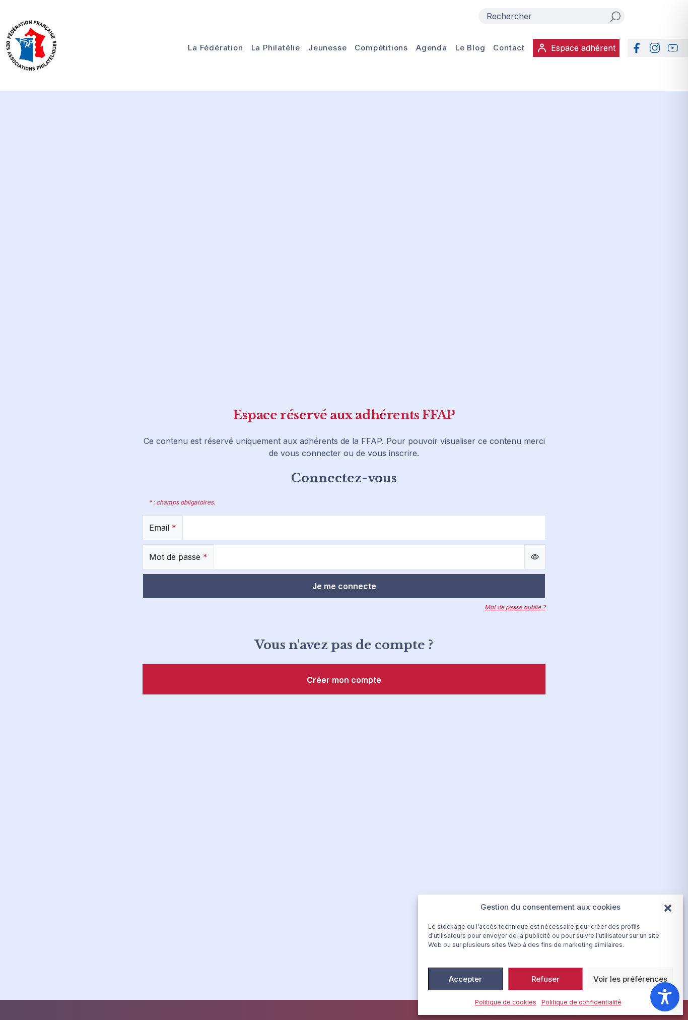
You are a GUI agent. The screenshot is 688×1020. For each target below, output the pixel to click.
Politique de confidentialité (581, 1002)
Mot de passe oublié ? (515, 607)
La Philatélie (275, 47)
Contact (509, 47)
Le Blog (470, 47)
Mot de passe (178, 557)
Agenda (431, 47)
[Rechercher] (615, 16)
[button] (668, 907)
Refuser (545, 979)
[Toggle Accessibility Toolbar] (664, 996)
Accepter (465, 979)
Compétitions (381, 47)
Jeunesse (327, 47)
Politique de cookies (505, 1002)
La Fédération (215, 47)
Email (162, 528)
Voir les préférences (630, 979)
